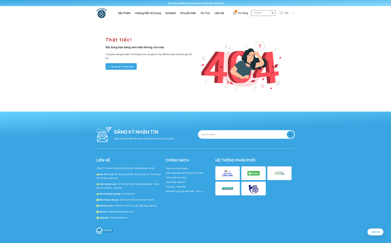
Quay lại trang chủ (122, 66)
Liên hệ (375, 232)
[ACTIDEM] (101, 12)
